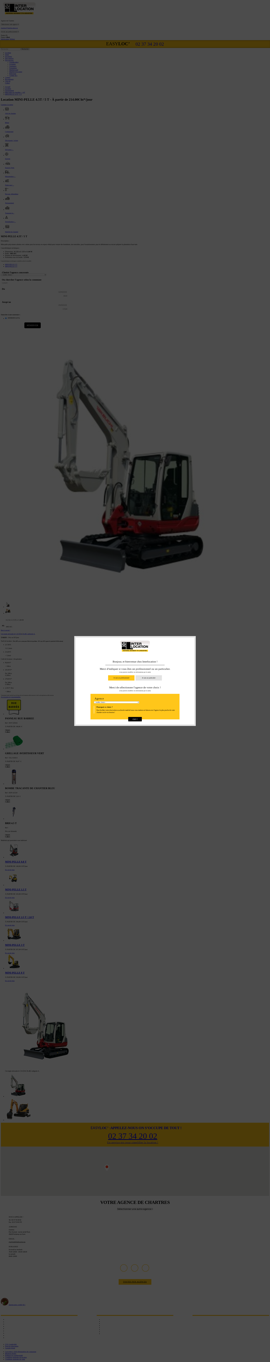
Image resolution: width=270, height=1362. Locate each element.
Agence (99, 698)
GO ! (135, 719)
